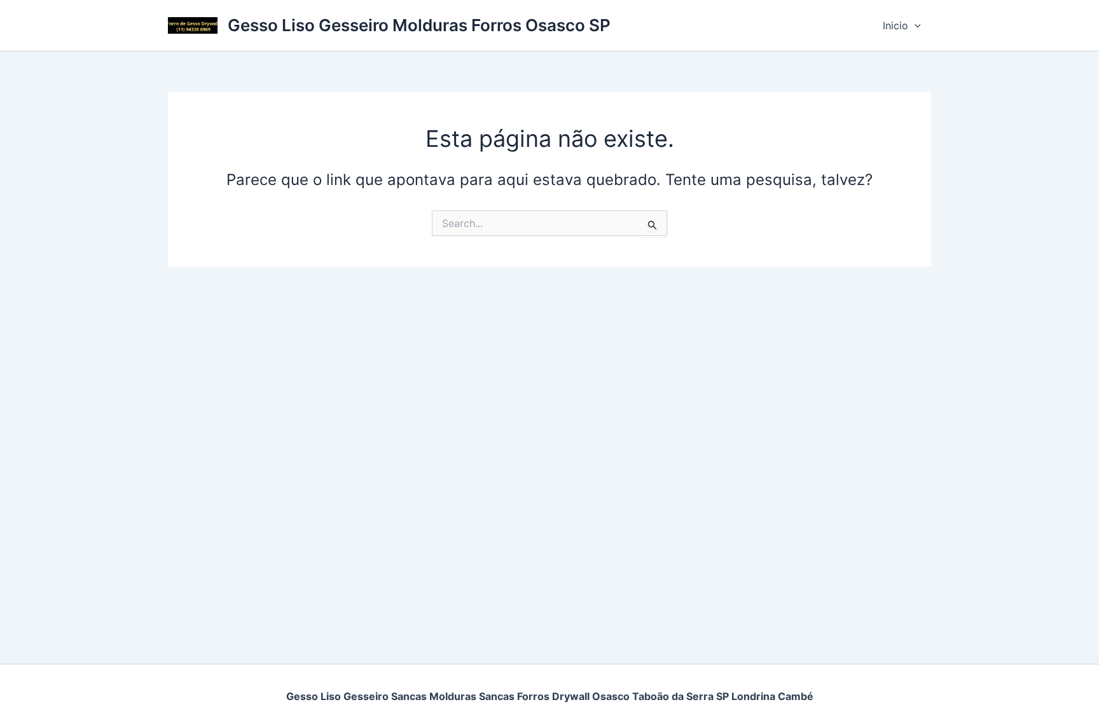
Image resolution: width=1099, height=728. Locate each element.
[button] (914, 25)
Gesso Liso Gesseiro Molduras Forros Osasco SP (419, 25)
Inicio (895, 25)
